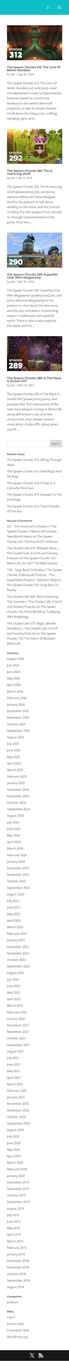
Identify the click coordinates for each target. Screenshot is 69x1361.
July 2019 (13, 1215)
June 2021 (13, 1064)
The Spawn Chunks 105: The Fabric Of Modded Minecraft (31, 638)
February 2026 (17, 698)
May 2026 (13, 678)
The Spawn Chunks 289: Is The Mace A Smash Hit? (34, 379)
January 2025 (16, 783)
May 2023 (13, 914)
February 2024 (17, 855)
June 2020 (13, 1143)
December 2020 (18, 1104)
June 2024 (13, 829)
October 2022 (16, 960)
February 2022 (17, 1012)
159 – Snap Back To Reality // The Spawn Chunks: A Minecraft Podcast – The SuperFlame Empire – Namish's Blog (34, 575)
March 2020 (15, 1163)
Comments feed (18, 1330)
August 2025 (15, 737)
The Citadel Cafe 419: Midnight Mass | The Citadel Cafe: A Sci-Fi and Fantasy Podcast (33, 553)
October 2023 (16, 881)
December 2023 (18, 868)
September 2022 (18, 966)
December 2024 (18, 790)
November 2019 (18, 1189)
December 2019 (18, 1182)
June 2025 (13, 750)
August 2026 (15, 659)
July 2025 (13, 744)
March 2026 (15, 691)
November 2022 (18, 953)
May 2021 (13, 1071)
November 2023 (18, 875)
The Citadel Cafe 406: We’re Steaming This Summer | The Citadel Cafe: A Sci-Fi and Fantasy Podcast (34, 602)
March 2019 (15, 1241)
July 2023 (13, 901)
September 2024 (18, 809)
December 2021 (18, 1025)
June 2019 (13, 1222)
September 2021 (18, 1045)
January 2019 (16, 1254)
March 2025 (15, 770)
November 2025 (18, 717)
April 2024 (14, 842)
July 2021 (13, 1058)
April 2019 (14, 1235)
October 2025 (16, 724)
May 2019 (13, 1228)
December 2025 (18, 711)
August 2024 (15, 816)
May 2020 (13, 1150)
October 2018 (16, 1274)
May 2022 (13, 992)
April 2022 (14, 999)
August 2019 (15, 1208)
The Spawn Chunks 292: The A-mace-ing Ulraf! (30, 172)
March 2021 (15, 1084)
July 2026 (13, 665)
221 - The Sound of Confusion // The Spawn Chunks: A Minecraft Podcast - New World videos (32, 531)
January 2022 (16, 1019)
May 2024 (13, 835)
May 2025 (13, 757)
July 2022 (13, 979)
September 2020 (18, 1123)
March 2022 (15, 1005)
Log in (11, 1317)
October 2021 (16, 1038)
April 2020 (14, 1156)
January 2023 (16, 940)
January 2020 (16, 1176)
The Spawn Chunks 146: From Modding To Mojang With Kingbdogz (33, 612)
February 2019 (17, 1248)
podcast (12, 1302)
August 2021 (15, 1051)
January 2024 (16, 862)
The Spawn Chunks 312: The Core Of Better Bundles (33, 68)
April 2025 (14, 763)
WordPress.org (17, 1337)
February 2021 (17, 1091)
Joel (13, 74)
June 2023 (13, 907)
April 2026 (14, 685)
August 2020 (15, 1130)
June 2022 (13, 986)
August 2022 (15, 973)
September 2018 (18, 1280)
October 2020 (16, 1117)
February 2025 (17, 776)
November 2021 (18, 1032)
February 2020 (17, 1169)
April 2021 (14, 1078)
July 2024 (13, 822)
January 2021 (16, 1097)
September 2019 (18, 1202)
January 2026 (16, 704)
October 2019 (16, 1195)
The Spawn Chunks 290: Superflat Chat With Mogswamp (32, 276)
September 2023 (18, 888)
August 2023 (15, 894)
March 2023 (15, 927)
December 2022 (18, 947)
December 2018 (18, 1261)
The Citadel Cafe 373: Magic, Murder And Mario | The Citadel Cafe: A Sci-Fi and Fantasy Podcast (32, 628)
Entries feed (15, 1324)
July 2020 (13, 1136)
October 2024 (16, 803)
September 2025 (18, 731)
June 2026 (13, 672)
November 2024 (18, 796)
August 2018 (15, 1287)
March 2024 (15, 848)
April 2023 (14, 920)
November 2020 (18, 1110)
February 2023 (17, 934)
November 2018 (18, 1267)
